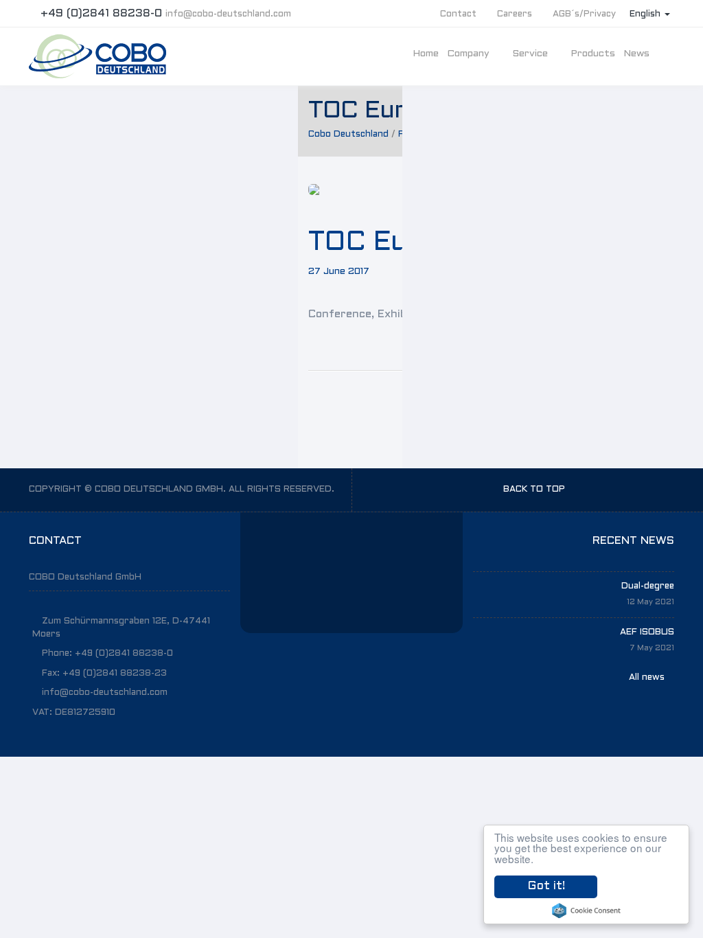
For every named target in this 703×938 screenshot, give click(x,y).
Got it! (546, 886)
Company (469, 53)
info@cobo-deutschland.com (228, 14)
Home (426, 53)
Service (531, 53)
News (637, 53)
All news (648, 678)
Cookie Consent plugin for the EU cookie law (586, 910)
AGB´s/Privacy (584, 14)
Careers (514, 14)
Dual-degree (647, 586)
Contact (458, 14)
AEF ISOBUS (647, 632)
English (646, 14)
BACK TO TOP (535, 489)
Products (593, 53)
